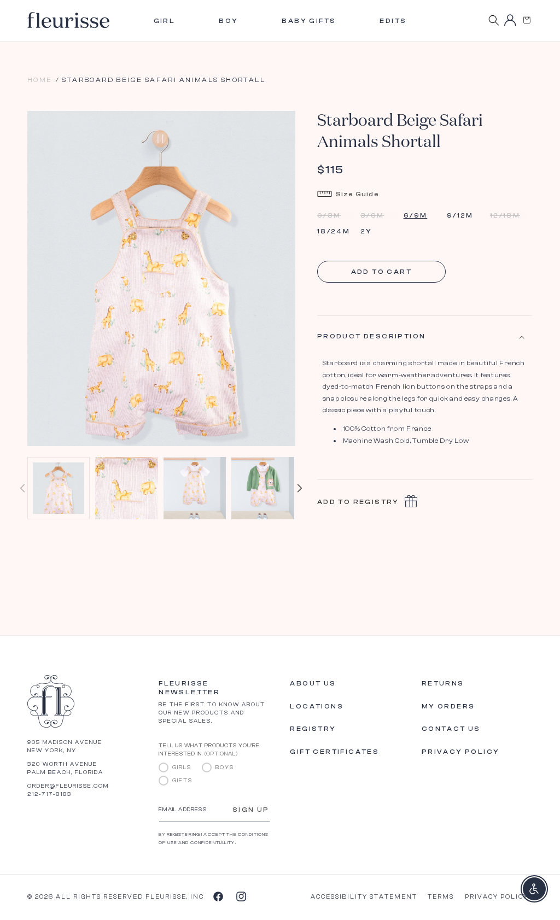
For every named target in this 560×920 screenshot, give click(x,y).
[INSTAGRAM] (240, 895)
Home (39, 80)
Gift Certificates (334, 751)
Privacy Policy (461, 751)
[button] (526, 20)
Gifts (182, 780)
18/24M (333, 231)
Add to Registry (358, 502)
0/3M (336, 215)
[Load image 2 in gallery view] (126, 488)
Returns (443, 683)
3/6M (379, 215)
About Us (313, 683)
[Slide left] (22, 488)
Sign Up (251, 809)
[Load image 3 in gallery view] (195, 488)
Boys (224, 767)
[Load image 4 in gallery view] (262, 488)
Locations (316, 706)
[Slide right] (300, 488)
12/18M (509, 215)
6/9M (416, 215)
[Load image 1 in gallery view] (58, 488)
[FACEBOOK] (217, 895)
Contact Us (451, 729)
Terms (441, 896)
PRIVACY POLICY (496, 896)
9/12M (460, 215)
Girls (181, 767)
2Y (366, 231)
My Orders (448, 706)
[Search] (494, 20)
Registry (313, 729)
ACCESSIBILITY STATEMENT (364, 896)
